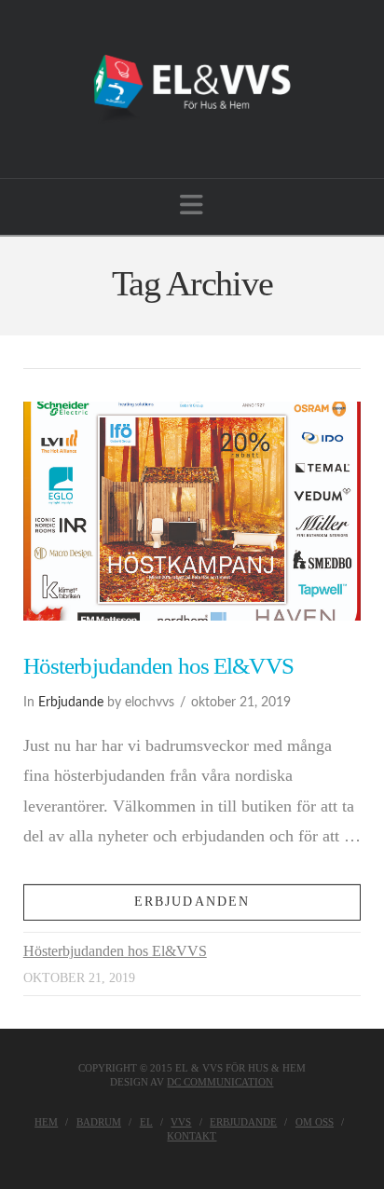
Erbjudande (70, 702)
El (146, 1122)
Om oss (314, 1122)
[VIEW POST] (192, 512)
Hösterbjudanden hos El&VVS (158, 665)
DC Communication (220, 1081)
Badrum (98, 1122)
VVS (181, 1122)
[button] (191, 205)
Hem (46, 1122)
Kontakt (191, 1135)
